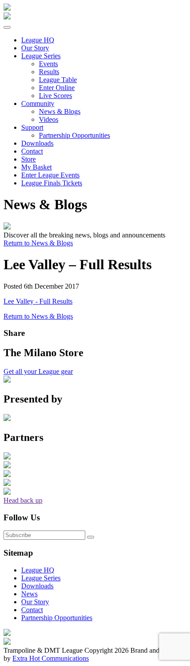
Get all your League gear (38, 371)
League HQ (37, 570)
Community (37, 103)
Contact (32, 151)
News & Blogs (59, 111)
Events (48, 64)
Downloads (37, 143)
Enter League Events (50, 175)
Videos (48, 119)
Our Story (35, 48)
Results (49, 71)
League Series (41, 56)
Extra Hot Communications (50, 658)
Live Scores (55, 95)
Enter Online (57, 87)
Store (28, 159)
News (29, 594)
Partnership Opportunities (74, 135)
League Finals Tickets (51, 183)
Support (32, 127)
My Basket (36, 167)
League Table (58, 79)
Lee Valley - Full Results (38, 301)
